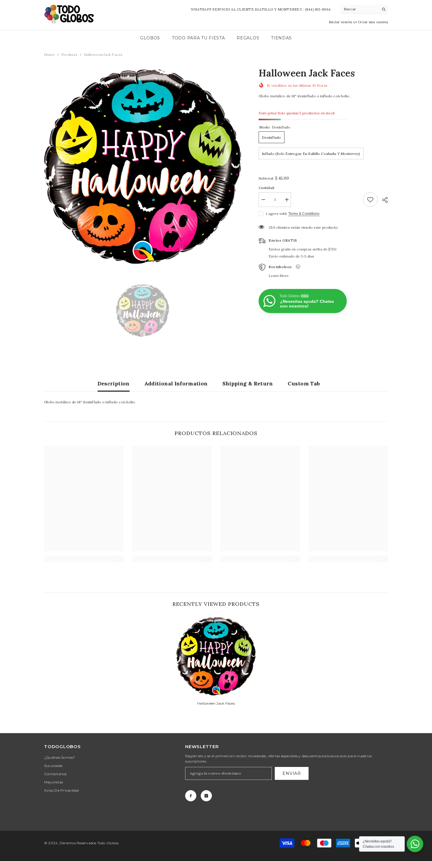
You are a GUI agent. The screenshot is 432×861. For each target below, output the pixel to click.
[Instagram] (206, 795)
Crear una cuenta (373, 22)
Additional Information (176, 383)
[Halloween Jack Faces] (216, 656)
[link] (83, 559)
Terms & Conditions (303, 214)
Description (114, 383)
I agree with (276, 213)
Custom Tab (304, 383)
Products (69, 54)
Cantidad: (267, 187)
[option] (142, 166)
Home (49, 54)
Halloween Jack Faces (216, 703)
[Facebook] (190, 795)
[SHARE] (383, 200)
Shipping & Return (247, 383)
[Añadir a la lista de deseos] (370, 199)
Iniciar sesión (341, 22)
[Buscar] (364, 9)
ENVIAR (291, 773)
